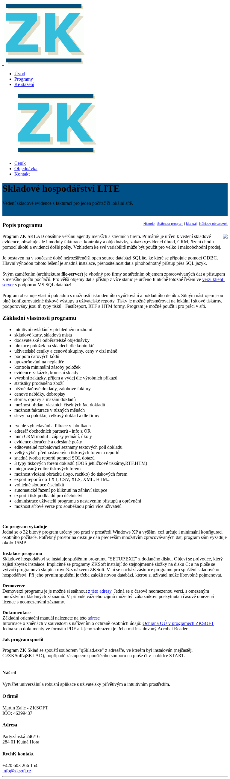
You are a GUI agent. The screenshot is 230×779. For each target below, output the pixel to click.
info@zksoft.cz (16, 770)
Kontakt (22, 173)
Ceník (20, 163)
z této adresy (99, 591)
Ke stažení (24, 84)
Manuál (191, 223)
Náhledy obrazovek (213, 223)
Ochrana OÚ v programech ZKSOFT (178, 623)
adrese (94, 617)
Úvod (19, 73)
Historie (149, 223)
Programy (23, 79)
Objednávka (25, 168)
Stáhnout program (170, 223)
